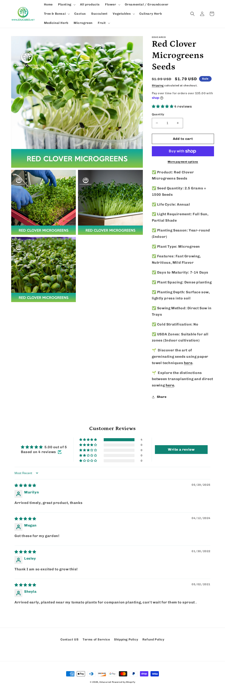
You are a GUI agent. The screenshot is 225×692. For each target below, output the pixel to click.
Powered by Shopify (123, 682)
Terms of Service (96, 639)
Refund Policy (153, 639)
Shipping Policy (126, 639)
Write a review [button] (181, 449)
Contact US (69, 639)
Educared (105, 682)
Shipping (158, 85)
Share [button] (162, 397)
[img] (25, 485)
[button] (66, 4)
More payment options (183, 161)
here (188, 363)
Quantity (158, 114)
